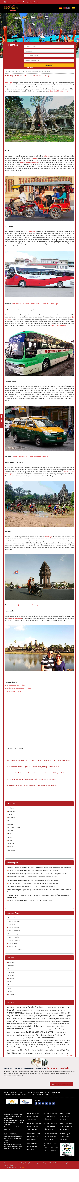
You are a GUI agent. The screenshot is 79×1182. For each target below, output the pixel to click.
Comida (10, 830)
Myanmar (11, 818)
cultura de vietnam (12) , (29, 1035)
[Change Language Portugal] (64, 8)
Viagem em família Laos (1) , (17, 1044)
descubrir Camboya (14, 618)
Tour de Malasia (13, 937)
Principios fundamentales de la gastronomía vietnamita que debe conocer (32, 779)
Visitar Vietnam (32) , (16, 1012)
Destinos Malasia (32, 1136)
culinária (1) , (15, 1021)
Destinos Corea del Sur (51, 1148)
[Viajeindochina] (11, 8)
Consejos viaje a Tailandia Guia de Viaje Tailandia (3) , (37, 1021)
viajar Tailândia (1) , (24, 1010)
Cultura (10, 824)
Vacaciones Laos (65, 1113)
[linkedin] (46, 1103)
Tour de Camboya (14, 921)
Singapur (11, 843)
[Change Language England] (68, 8)
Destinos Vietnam (32, 1116)
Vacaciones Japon (65, 1134)
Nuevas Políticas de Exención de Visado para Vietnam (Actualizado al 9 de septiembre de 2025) (39, 760)
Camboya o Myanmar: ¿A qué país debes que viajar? (30, 456)
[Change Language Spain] (60, 8)
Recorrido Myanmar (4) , (24, 1040)
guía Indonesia (48, 1139)
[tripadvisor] (67, 1149)
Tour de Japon (12, 943)
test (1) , (15, 1026)
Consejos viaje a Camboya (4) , (36, 1013)
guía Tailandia (32, 1129)
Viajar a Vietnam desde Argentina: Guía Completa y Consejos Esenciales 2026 (33, 767)
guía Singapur (64, 1129)
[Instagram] (53, 1103)
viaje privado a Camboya (29, 162)
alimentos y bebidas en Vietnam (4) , (44, 1042)
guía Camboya (48, 1119)
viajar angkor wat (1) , (55, 1007)
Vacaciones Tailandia (34, 1124)
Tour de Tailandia (13, 927)
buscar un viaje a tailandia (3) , (57, 1010)
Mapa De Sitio (50, 1094)
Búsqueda (49, 65)
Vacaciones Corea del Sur (50, 1144)
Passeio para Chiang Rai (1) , (20, 1050)
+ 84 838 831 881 (13, 2)
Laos (9, 821)
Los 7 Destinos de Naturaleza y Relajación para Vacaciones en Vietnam (31, 886)
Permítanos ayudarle (58, 1068)
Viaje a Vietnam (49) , (59, 1024)
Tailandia (47, 156)
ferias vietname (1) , (53, 1013)
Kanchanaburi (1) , (12, 1007)
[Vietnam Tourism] (26, 1101)
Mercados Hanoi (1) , (20, 1032)
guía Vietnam (31, 1119)
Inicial (6, 1092)
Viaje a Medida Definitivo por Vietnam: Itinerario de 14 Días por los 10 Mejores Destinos (37, 773)
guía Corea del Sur (49, 1150)
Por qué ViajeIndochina (52, 1092)
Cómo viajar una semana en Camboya (25, 605)
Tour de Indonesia (14, 940)
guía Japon (63, 1139)
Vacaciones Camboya (50, 1113)
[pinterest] (50, 1103)
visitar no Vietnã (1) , (37, 1050)
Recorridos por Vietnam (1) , (54, 1035)
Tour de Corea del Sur (15, 950)
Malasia (10, 847)
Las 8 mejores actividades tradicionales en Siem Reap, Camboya (35, 304)
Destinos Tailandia (33, 1126)
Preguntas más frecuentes (34, 1092)
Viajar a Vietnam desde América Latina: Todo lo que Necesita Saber (30, 900)
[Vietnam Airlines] (12, 1101)
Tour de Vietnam (13, 918)
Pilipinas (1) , (17, 1047)
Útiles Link (40, 1094)
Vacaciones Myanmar (50, 1124)
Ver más (69, 1055)
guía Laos (63, 1119)
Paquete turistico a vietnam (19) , (16, 1038)
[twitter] (39, 1103)
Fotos (32, 1094)
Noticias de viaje (13, 834)
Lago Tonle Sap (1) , (58, 1029)
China (10, 840)
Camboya (9, 83)
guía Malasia (31, 1139)
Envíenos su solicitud (62, 1084)
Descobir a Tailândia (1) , (51, 1040)
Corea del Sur (12, 994)
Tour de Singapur (14, 934)
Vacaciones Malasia (33, 1134)
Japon (10, 988)
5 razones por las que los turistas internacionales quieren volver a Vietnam (33, 785)
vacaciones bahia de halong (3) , (32, 1026)
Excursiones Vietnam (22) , (38, 1010)
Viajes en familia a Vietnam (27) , (35, 1045)
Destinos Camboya (49, 1116)
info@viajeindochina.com (31, 2)
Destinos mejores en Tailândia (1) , (44, 1023)
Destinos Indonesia (50, 1136)
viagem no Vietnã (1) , (21, 1053)
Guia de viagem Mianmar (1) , (42, 1031)
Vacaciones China (33, 1144)
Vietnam (11, 808)
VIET (21, 1167)
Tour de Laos (12, 924)
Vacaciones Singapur (66, 1124)
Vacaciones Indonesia (51, 1134)
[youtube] (43, 1103)
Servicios (14, 1092)
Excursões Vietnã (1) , (44, 1047)
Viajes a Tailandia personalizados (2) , (43, 1037)
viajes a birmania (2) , (26, 1042)
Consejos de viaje (14, 827)
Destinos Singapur (66, 1126)
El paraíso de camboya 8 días (15, 685)
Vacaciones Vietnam (33, 1113)
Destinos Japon (64, 1136)
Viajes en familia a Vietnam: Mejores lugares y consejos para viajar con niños (33, 883)
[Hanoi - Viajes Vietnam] (39, 35)
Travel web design (10, 1167)
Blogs (21, 1092)
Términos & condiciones (12, 1094)
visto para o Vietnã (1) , (37, 1040)
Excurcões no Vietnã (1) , (30, 1047)
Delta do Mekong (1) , (50, 1018)
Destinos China (32, 1146)
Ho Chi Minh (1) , (55, 1047)
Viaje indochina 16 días (13, 691)
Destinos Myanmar (49, 1126)
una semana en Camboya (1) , (29, 1016)
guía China (30, 1149)
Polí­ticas (25, 1094)
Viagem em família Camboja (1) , (32, 1007)
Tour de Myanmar (14, 931)
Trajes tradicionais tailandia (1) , (43, 1029)
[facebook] (36, 1103)
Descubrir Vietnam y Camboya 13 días (18, 688)
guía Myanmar (48, 1129)
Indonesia (11, 850)
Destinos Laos (64, 1116)
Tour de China (12, 947)
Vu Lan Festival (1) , (50, 1050)
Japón (10, 837)
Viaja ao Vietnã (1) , (51, 1045)
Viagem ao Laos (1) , (53, 1026)
